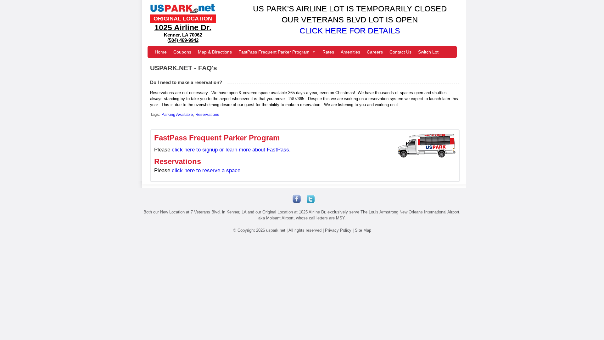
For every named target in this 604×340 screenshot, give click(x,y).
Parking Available (177, 114)
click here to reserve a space (206, 170)
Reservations (207, 114)
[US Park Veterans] (183, 12)
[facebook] (297, 201)
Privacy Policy (338, 230)
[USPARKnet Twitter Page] (308, 200)
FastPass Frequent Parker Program (274, 51)
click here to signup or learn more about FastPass (230, 150)
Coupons (182, 51)
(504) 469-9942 (183, 40)
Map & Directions (215, 51)
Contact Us (400, 51)
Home (161, 51)
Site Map (363, 230)
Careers (375, 51)
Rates (328, 51)
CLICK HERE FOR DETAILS (349, 30)
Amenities (350, 51)
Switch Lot (428, 51)
